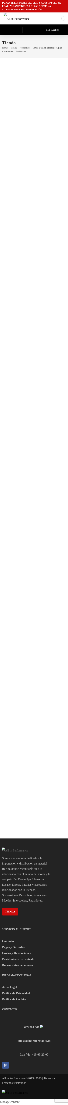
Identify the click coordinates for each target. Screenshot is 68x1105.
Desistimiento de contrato (18, 959)
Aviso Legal (9, 987)
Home (5, 47)
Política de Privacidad (16, 993)
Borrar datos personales (17, 965)
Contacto (8, 941)
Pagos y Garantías (13, 947)
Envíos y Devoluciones (16, 953)
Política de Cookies (14, 999)
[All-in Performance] (18, 18)
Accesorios (25, 47)
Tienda (14, 47)
